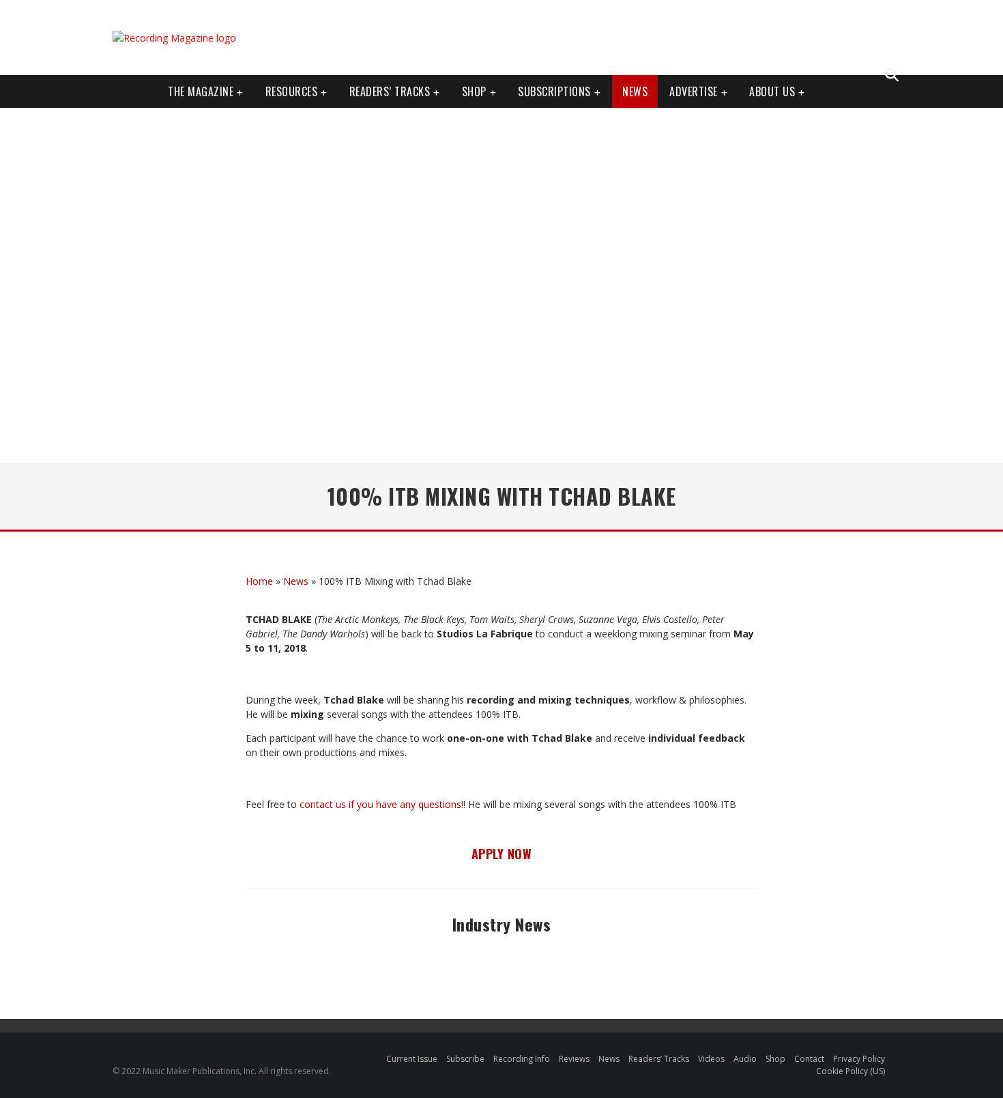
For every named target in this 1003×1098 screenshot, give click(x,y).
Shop (474, 91)
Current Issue (411, 1059)
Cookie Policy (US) (850, 1071)
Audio (745, 1059)
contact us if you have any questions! (381, 804)
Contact (809, 1059)
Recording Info (521, 1059)
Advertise (693, 91)
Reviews (574, 1059)
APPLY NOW (501, 854)
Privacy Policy (859, 1059)
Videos (711, 1059)
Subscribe (465, 1059)
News (635, 91)
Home (259, 581)
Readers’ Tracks (658, 1059)
